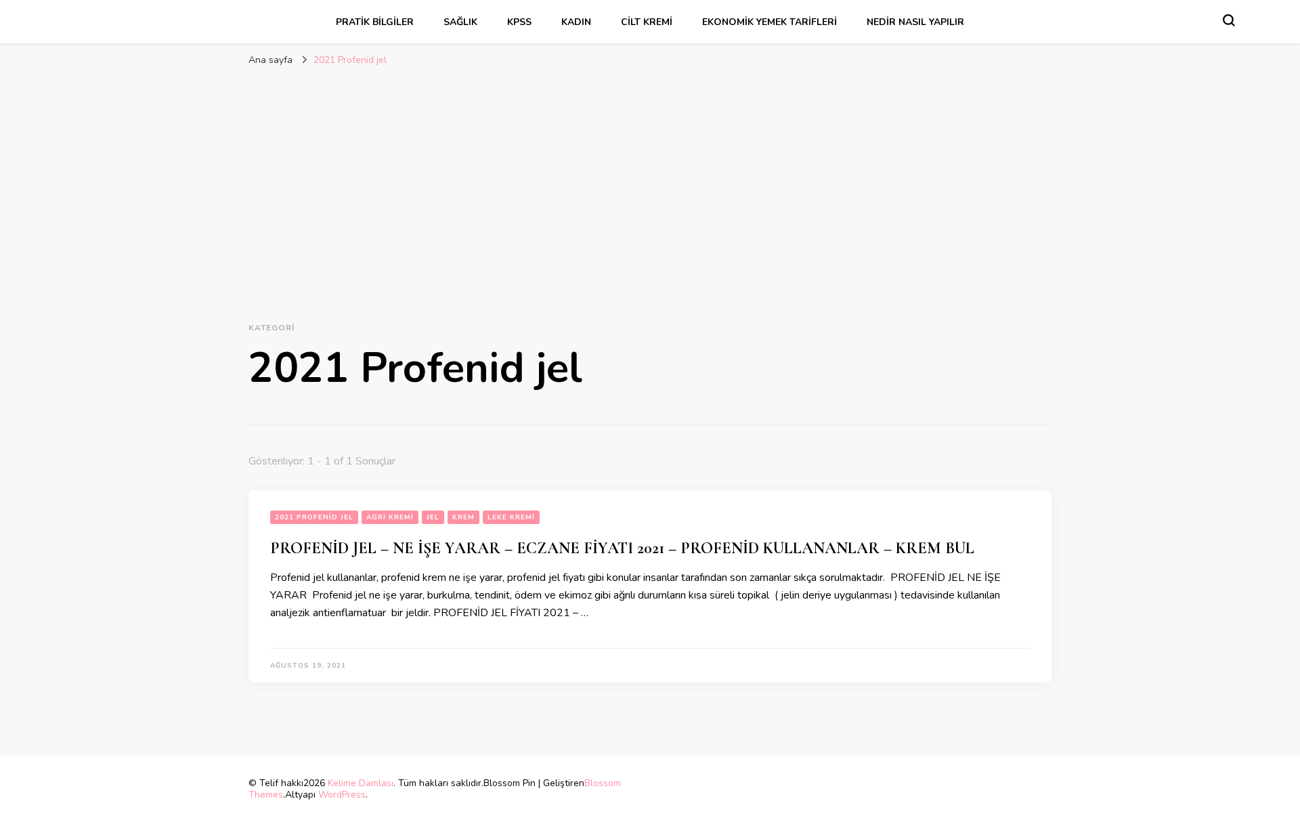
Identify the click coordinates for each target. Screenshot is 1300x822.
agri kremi (390, 517)
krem (463, 517)
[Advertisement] (650, 174)
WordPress (342, 794)
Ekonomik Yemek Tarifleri (769, 22)
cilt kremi (646, 22)
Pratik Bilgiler (375, 22)
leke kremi (511, 517)
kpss (519, 22)
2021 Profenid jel (314, 517)
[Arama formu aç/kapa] (1229, 20)
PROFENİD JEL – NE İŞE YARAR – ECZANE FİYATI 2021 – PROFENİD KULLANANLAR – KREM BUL (622, 548)
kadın (576, 22)
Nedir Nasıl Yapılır (915, 22)
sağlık (460, 22)
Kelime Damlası (360, 783)
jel (433, 517)
